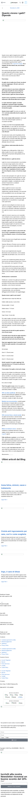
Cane (2, 737)
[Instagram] (2, 743)
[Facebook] (6, 743)
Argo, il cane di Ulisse (10, 572)
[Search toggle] (20, 2)
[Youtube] (10, 743)
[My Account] (23, 3)
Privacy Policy (5, 645)
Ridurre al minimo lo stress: (9, 428)
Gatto (7, 737)
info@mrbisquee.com (5, 689)
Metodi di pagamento (6, 641)
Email (2, 781)
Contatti (3, 665)
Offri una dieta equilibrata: (9, 392)
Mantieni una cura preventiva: (10, 401)
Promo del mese (5, 663)
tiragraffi (4, 434)
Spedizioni (3, 643)
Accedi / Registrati (5, 660)
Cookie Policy (4, 667)
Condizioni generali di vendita (8, 640)
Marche (3, 662)
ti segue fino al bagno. (17, 63)
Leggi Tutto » (4, 499)
